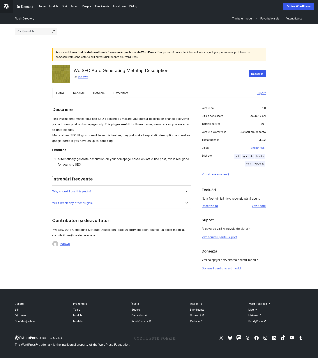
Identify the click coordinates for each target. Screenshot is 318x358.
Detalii (60, 93)
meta (249, 163)
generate (248, 156)
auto (238, 156)
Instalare (99, 93)
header (260, 156)
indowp (83, 77)
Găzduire (20, 315)
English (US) (258, 147)
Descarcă (257, 73)
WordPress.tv (141, 321)
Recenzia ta (210, 206)
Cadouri (196, 321)
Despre (19, 303)
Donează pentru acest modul (221, 268)
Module (77, 315)
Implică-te (196, 303)
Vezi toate (259, 206)
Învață (135, 303)
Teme (76, 309)
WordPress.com (259, 303)
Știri (17, 309)
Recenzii (78, 93)
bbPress (255, 315)
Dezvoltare (120, 93)
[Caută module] (53, 31)
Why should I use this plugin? (71, 191)
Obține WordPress (299, 6)
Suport (261, 93)
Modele (78, 321)
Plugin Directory (24, 18)
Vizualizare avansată (215, 174)
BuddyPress (257, 321)
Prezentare (80, 303)
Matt (252, 309)
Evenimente (197, 309)
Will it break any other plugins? (72, 203)
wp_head (259, 163)
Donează (197, 315)
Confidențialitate (25, 321)
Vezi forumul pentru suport (219, 237)
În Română (56, 338)
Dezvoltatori (139, 315)
